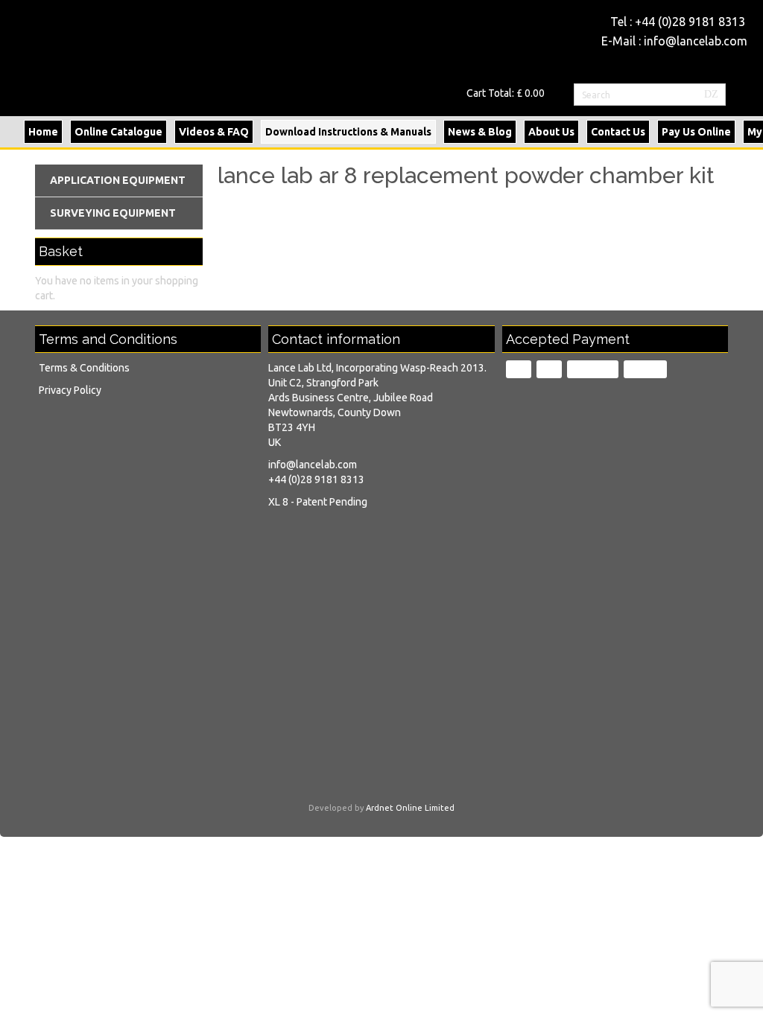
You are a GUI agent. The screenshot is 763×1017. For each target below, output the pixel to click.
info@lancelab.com (695, 41)
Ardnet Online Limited (410, 807)
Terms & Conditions (84, 368)
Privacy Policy (70, 390)
